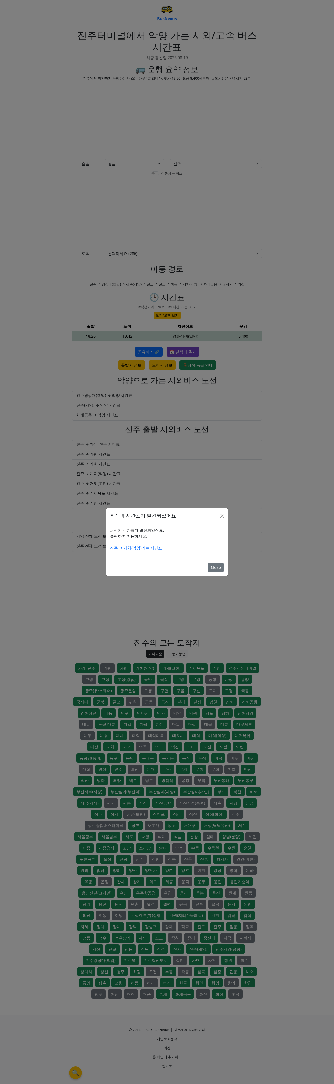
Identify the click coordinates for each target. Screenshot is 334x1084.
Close (216, 567)
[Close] (222, 516)
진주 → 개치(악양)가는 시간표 (136, 548)
